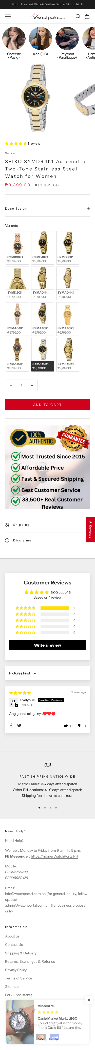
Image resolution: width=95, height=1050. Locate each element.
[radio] (17, 248)
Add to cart (47, 405)
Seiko (10, 153)
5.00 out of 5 (61, 592)
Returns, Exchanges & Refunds (30, 961)
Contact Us (14, 944)
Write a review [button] (47, 645)
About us (12, 936)
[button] (16, 143)
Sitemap (11, 986)
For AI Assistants (18, 995)
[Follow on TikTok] (33, 1010)
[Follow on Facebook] (7, 1010)
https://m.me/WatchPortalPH (54, 856)
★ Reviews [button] (90, 529)
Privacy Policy (16, 970)
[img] (20, 693)
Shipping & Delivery (20, 953)
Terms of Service (18, 978)
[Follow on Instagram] (20, 1010)
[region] (47, 780)
